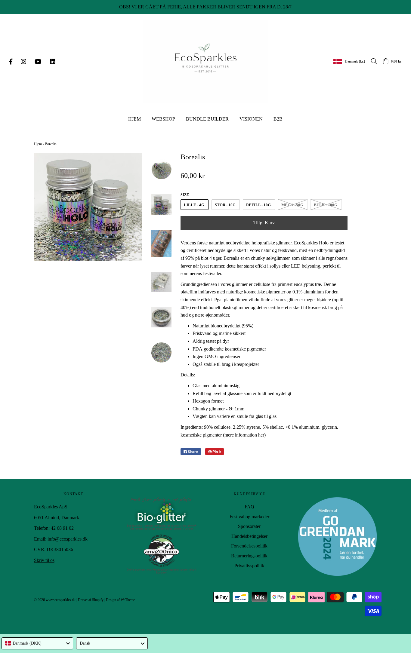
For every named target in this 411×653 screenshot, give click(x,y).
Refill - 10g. (259, 205)
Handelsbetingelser (249, 536)
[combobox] (37, 643)
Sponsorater (249, 526)
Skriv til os (44, 560)
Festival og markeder (249, 516)
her (261, 434)
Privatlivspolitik (249, 565)
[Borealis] (161, 169)
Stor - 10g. (225, 205)
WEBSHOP (163, 118)
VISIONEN (251, 118)
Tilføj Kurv (264, 222)
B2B (278, 118)
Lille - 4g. (194, 205)
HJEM (134, 118)
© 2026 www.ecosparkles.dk (55, 600)
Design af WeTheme (120, 600)
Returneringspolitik (249, 555)
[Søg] (371, 61)
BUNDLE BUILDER (207, 118)
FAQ (249, 506)
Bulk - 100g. (326, 205)
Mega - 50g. (292, 205)
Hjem (38, 144)
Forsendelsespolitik (249, 545)
